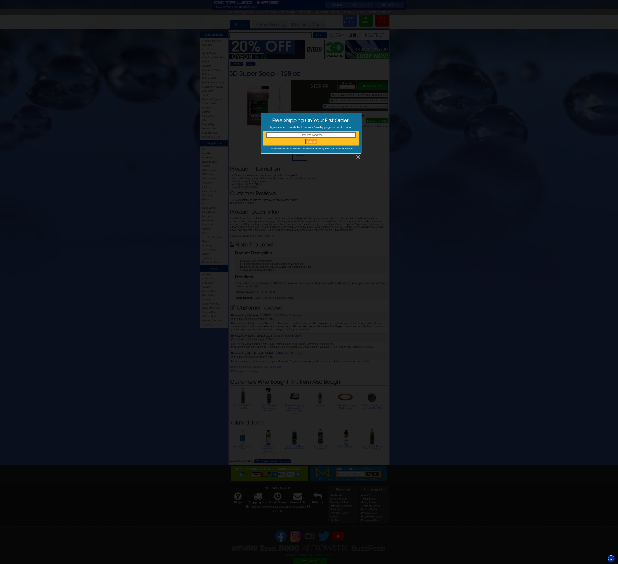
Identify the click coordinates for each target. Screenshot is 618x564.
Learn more (347, 148)
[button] (611, 558)
